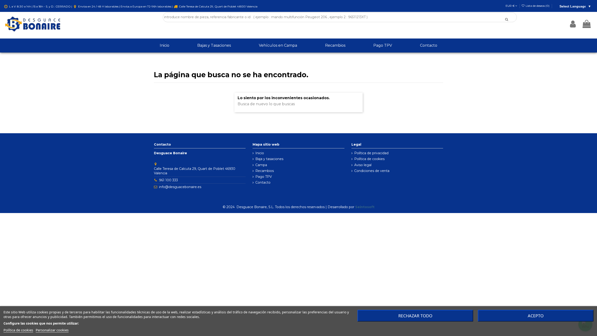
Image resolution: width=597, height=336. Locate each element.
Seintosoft (365, 207)
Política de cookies (369, 159)
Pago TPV (263, 177)
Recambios (264, 171)
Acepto (536, 315)
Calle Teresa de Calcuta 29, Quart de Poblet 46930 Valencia (217, 6)
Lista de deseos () (537, 5)
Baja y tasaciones (269, 159)
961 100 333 (168, 180)
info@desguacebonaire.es (180, 187)
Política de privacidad (371, 153)
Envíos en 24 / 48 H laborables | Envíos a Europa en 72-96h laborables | (125, 6)
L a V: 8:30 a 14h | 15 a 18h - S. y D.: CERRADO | (40, 6)
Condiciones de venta (371, 171)
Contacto (263, 182)
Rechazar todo (415, 315)
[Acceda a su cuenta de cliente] (573, 24)
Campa (261, 165)
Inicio (259, 153)
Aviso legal (362, 165)
